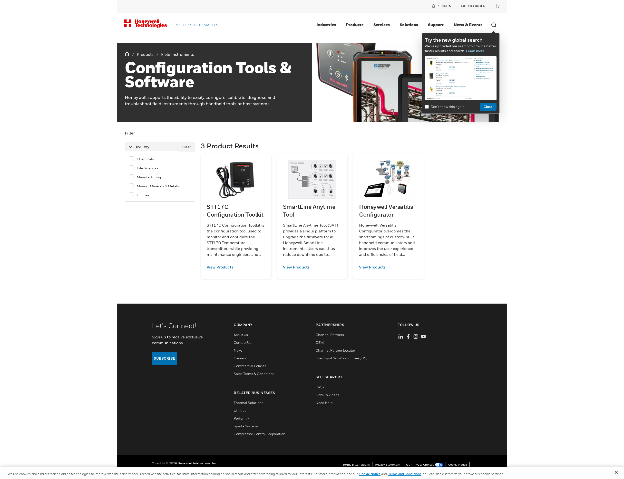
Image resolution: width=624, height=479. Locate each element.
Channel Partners (330, 335)
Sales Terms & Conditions (254, 374)
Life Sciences (147, 168)
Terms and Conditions (404, 474)
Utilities (143, 195)
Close (488, 107)
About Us (241, 335)
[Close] (616, 472)
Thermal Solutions (248, 403)
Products (354, 24)
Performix (241, 418)
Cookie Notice (457, 464)
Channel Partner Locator (335, 350)
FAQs (320, 387)
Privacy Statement (387, 464)
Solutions (409, 24)
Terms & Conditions (356, 464)
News (238, 350)
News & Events (468, 24)
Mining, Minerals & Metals (158, 186)
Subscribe (164, 358)
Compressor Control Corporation (259, 434)
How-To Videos (327, 395)
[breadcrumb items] (127, 54)
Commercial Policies (250, 366)
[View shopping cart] (497, 6)
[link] (236, 267)
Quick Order (473, 6)
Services (381, 24)
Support (436, 24)
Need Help (324, 403)
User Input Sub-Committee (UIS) (342, 358)
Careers (240, 358)
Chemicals (145, 159)
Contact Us (242, 342)
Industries (326, 24)
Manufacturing (149, 177)
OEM (320, 342)
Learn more (475, 51)
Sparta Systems (246, 426)
